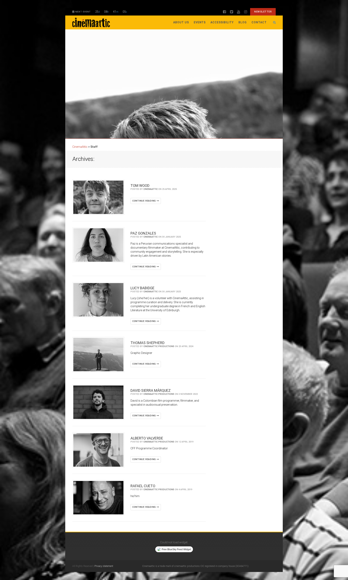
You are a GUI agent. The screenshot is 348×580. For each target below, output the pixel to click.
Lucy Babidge (142, 288)
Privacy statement (103, 566)
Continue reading (144, 201)
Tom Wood (139, 185)
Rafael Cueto (142, 486)
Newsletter (263, 11)
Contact (259, 22)
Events (200, 22)
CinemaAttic (150, 189)
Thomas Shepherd (147, 343)
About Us (181, 22)
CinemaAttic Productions (158, 346)
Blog (242, 22)
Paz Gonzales (143, 233)
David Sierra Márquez (150, 390)
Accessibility (222, 22)
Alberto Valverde (146, 438)
